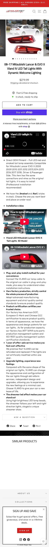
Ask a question (24, 417)
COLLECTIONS (24, 502)
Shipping (14, 83)
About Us (24, 493)
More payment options (24, 119)
